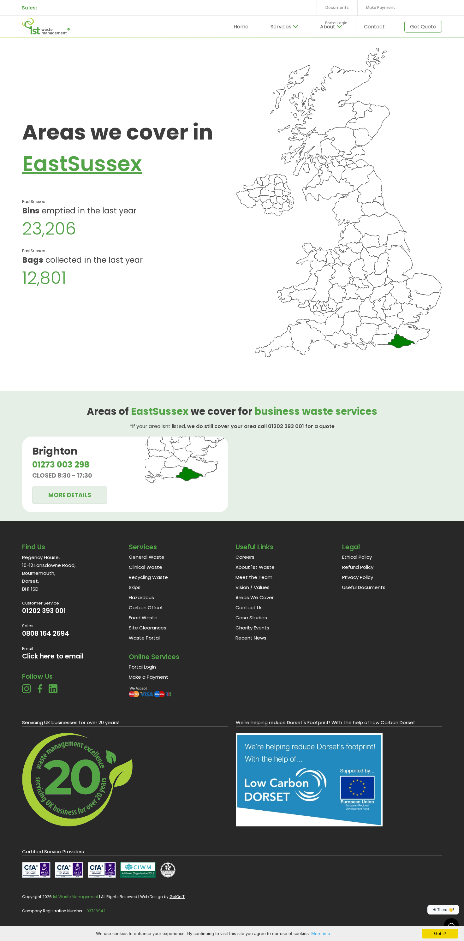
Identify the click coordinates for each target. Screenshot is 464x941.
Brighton (55, 451)
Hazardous (141, 597)
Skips (134, 587)
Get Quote (423, 26)
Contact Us (249, 607)
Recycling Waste (148, 577)
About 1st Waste (255, 567)
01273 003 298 (60, 464)
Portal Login (336, 23)
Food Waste (143, 617)
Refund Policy (357, 567)
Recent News (250, 637)
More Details (69, 495)
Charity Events (252, 627)
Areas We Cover (254, 597)
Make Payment (380, 7)
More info (320, 933)
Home (241, 26)
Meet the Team (253, 577)
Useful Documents (363, 587)
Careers (244, 557)
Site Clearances (147, 627)
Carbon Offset (146, 607)
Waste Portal (144, 637)
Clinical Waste (145, 567)
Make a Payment (148, 677)
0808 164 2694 (45, 633)
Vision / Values (252, 587)
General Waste (146, 557)
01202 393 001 (44, 610)
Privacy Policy (357, 577)
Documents (337, 7)
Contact (374, 26)
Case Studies (251, 617)
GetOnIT (177, 896)
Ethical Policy (357, 557)
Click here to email (52, 656)
